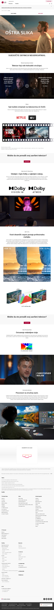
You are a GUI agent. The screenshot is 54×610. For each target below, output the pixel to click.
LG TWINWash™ (38, 518)
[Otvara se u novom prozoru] (44, 599)
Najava (3, 573)
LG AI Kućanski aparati (5, 590)
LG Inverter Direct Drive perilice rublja (41, 521)
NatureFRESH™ (38, 516)
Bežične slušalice (4, 503)
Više (51, 473)
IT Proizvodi (4, 530)
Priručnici (3, 551)
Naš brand (20, 553)
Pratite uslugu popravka (5, 566)
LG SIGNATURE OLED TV (23, 567)
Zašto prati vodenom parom (40, 513)
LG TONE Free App (5, 507)
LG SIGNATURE (21, 563)
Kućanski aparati (38, 496)
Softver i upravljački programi (6, 552)
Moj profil (20, 545)
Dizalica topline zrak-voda (23, 499)
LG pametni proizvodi (5, 510)
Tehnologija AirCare (22, 506)
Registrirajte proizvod (5, 545)
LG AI (3, 586)
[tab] (13, 13)
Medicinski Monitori (5, 533)
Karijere (20, 555)
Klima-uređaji (21, 498)
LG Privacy (28, 605)
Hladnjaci (36, 498)
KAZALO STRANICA (4, 604)
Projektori (3, 504)
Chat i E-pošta (4, 557)
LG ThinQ (37, 524)
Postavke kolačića (4, 605)
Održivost (20, 559)
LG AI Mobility (4, 591)
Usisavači (37, 509)
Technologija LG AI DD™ (39, 520)
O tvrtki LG (21, 551)
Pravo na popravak (5, 580)
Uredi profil (20, 546)
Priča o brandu (21, 565)
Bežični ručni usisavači (39, 510)
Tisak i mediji (20, 558)
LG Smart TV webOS (5, 513)
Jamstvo (3, 569)
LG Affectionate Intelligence (6, 588)
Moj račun (20, 543)
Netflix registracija (5, 512)
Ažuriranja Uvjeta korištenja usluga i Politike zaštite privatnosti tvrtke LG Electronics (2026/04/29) (16, 7)
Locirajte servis (4, 567)
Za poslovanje (48, 1)
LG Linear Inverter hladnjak (39, 523)
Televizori (3, 498)
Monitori (3, 532)
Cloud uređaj (4, 535)
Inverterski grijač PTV (22, 501)
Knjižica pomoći (4, 548)
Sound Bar (3, 501)
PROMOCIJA (21, 574)
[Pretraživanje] (51, 3)
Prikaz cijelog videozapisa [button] (27, 86)
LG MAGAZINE (21, 571)
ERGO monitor (4, 538)
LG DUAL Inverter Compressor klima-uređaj (26, 504)
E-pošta (3, 492)
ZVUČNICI (3, 506)
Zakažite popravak (5, 564)
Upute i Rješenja (4, 553)
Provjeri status (4, 560)
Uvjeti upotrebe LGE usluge (13, 604)
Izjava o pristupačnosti (5, 576)
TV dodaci (3, 499)
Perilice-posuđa (37, 506)
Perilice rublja (37, 503)
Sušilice (36, 504)
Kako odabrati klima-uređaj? (23, 503)
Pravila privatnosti (21, 604)
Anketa (3, 561)
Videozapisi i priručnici (5, 549)
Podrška (3, 543)
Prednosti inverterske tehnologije (40, 515)
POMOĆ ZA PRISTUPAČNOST (21, 605)
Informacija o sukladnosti (6, 578)
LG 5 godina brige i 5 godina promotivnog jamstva (10, 570)
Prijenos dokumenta (5, 575)
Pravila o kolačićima (29, 604)
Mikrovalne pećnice (38, 501)
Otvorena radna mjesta (22, 556)
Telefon (3, 558)
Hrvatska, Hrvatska (6, 599)
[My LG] (49, 3)
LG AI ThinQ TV (4, 509)
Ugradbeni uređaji (38, 507)
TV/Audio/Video (5, 496)
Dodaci (36, 512)
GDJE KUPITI (27, 161)
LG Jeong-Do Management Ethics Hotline (47, 605)
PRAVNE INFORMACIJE (11, 605)
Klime (20, 496)
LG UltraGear (4, 536)
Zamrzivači (37, 499)
